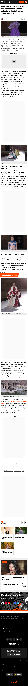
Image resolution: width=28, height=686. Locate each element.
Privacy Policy (17, 616)
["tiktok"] (2, 603)
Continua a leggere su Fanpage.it (14, 471)
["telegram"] (18, 603)
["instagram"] (5, 603)
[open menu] (1, 2)
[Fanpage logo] (8, 2)
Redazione (23, 618)
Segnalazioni (9, 616)
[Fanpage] (14, 644)
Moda (2, 519)
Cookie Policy (4, 618)
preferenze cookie (5, 620)
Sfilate (5, 519)
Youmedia (3, 616)
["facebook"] (15, 603)
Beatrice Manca (11, 19)
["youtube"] (9, 603)
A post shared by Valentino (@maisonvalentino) (14, 463)
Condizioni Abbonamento (13, 618)
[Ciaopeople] (14, 682)
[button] (25, 19)
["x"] (12, 603)
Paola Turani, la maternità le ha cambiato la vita (13, 579)
